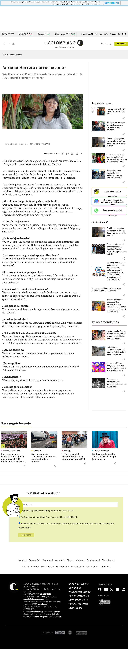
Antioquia (68, 450)
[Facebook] (77, 154)
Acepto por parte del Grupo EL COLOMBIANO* (49, 517)
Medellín (38, 450)
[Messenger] (63, 154)
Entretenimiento (101, 450)
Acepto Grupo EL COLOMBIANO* (47, 511)
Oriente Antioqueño (12, 450)
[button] (123, 118)
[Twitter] (72, 154)
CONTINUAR (111, 3)
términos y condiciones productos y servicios (41, 511)
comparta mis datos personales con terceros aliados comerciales (67, 523)
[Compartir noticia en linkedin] (82, 154)
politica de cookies (92, 4)
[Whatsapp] (67, 154)
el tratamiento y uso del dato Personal (39, 517)
